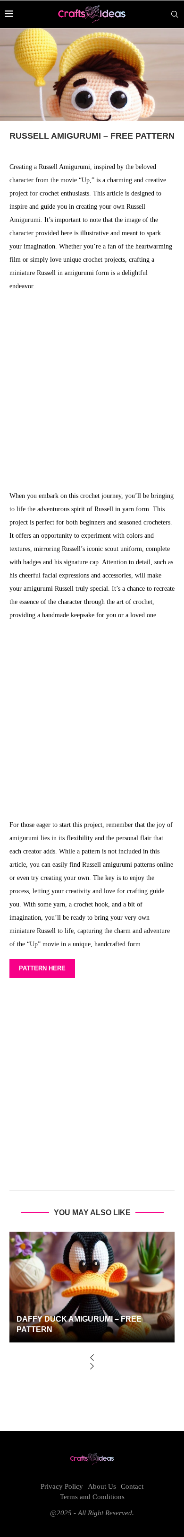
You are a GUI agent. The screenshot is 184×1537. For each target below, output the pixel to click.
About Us (102, 1486)
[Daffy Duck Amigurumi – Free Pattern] (92, 1287)
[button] (92, 1358)
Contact (132, 1486)
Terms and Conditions (92, 1497)
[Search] (174, 14)
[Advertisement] (92, 393)
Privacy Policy (62, 1486)
